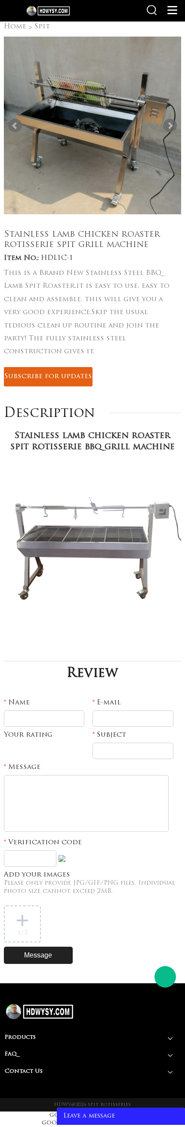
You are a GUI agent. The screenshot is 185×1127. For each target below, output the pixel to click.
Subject (109, 735)
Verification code (43, 842)
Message (22, 767)
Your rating (28, 735)
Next (170, 126)
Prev (15, 126)
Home (15, 26)
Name (17, 702)
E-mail (106, 702)
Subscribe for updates (48, 376)
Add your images (89, 883)
